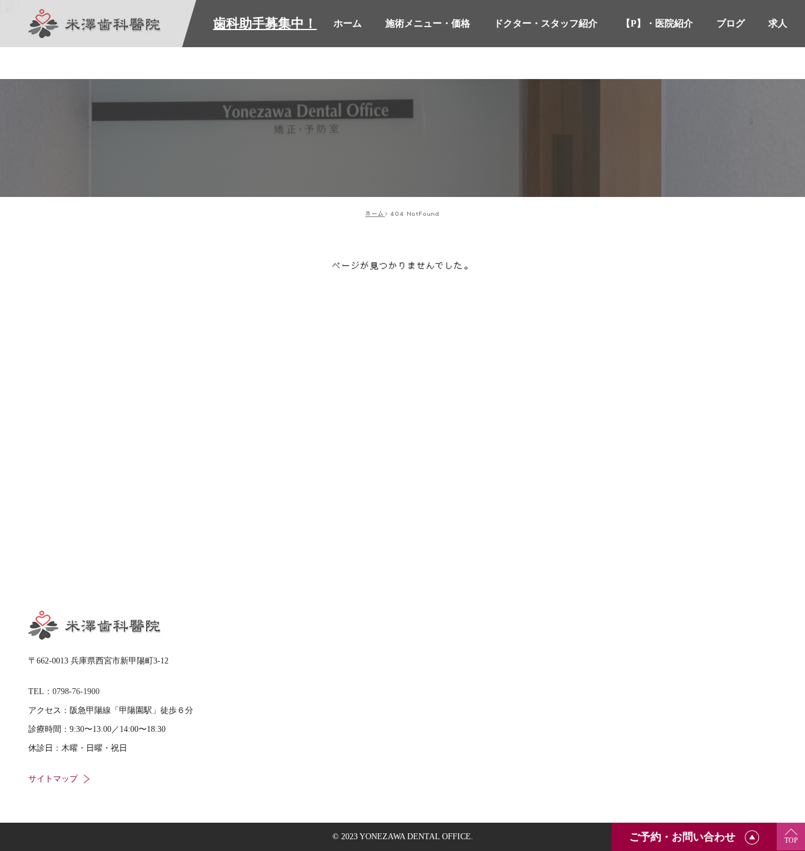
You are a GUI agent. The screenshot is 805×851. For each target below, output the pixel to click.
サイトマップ (53, 778)
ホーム (375, 213)
